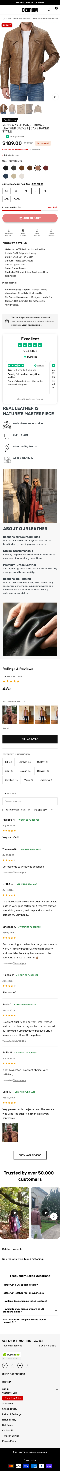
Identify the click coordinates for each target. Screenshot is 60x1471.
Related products (12, 1249)
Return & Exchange (12, 1414)
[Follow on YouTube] (20, 1365)
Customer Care (9, 1393)
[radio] (5, 168)
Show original (19, 872)
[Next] (55, 62)
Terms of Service (10, 1436)
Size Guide (7, 1403)
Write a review (30, 739)
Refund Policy (9, 1420)
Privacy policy (30, 1460)
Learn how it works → (32, 325)
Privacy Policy (9, 1441)
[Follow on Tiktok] (27, 1365)
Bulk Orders (7, 1425)
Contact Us (8, 1430)
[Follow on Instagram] (12, 1365)
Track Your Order (13, 1398)
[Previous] (5, 62)
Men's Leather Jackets (19, 18)
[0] (54, 10)
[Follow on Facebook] (5, 1365)
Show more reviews (30, 1155)
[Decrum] (3, 19)
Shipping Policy (9, 1409)
